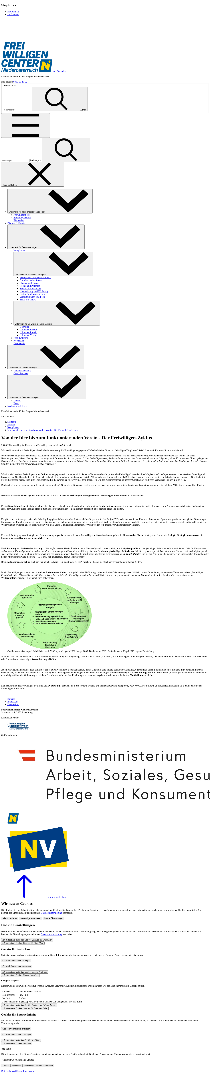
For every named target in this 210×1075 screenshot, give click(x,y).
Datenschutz (13, 704)
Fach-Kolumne (21, 338)
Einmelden (19, 220)
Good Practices (21, 373)
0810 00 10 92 (20, 81)
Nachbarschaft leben (17, 406)
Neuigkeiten (19, 250)
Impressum (12, 701)
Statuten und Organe (30, 283)
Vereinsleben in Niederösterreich (35, 277)
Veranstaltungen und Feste (32, 297)
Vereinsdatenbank (22, 370)
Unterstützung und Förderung (34, 291)
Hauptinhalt (13, 11)
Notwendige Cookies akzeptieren (38, 1066)
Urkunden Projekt (28, 332)
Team (16, 403)
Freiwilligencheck (22, 217)
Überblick (24, 326)
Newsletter (19, 340)
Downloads (19, 343)
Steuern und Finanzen (30, 288)
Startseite (11, 421)
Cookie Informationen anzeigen (16, 960)
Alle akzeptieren (9, 918)
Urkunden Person (28, 329)
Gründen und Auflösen (31, 280)
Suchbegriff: (10, 85)
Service (11, 424)
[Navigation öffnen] (25, 125)
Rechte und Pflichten (30, 285)
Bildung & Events (16, 223)
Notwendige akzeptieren (30, 918)
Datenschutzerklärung (51, 912)
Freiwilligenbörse (22, 214)
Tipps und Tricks (28, 299)
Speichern (16, 1066)
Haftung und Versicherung (32, 294)
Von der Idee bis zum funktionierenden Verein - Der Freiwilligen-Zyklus (42, 430)
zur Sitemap (13, 14)
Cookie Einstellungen (53, 918)
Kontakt (11, 699)
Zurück (5, 1066)
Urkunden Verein (28, 335)
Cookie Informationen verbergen (16, 966)
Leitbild (17, 400)
